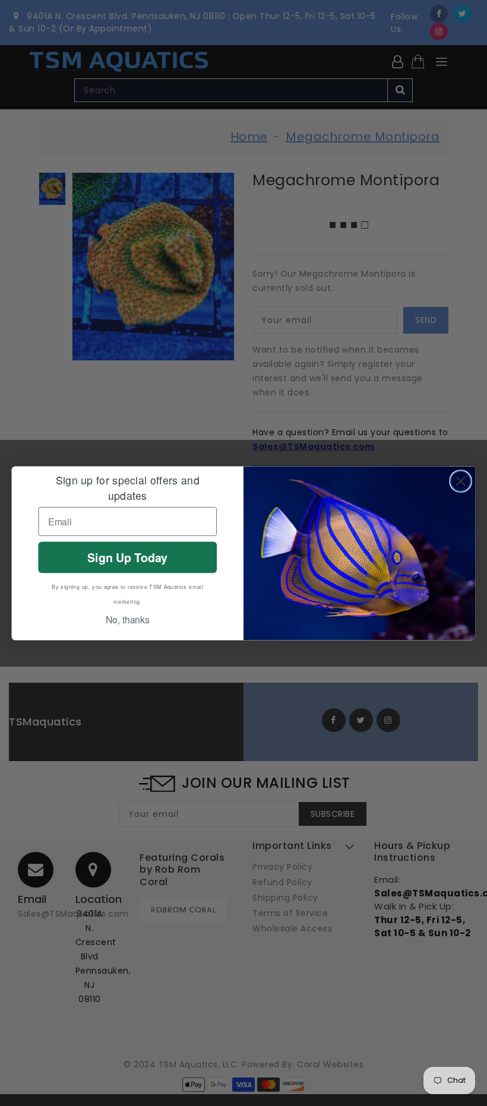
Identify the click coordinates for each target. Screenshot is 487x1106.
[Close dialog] (461, 481)
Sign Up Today (127, 557)
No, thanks (128, 619)
